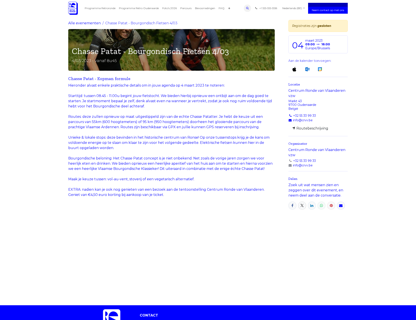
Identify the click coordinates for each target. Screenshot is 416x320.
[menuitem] (100, 8)
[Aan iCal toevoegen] (294, 69)
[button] (247, 8)
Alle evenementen (84, 23)
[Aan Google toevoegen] (319, 69)
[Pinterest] (331, 206)
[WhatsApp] (321, 206)
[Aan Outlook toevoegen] (307, 69)
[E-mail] (341, 206)
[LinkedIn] (312, 206)
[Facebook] (292, 206)
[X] (302, 206)
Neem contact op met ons (328, 10)
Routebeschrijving (312, 128)
